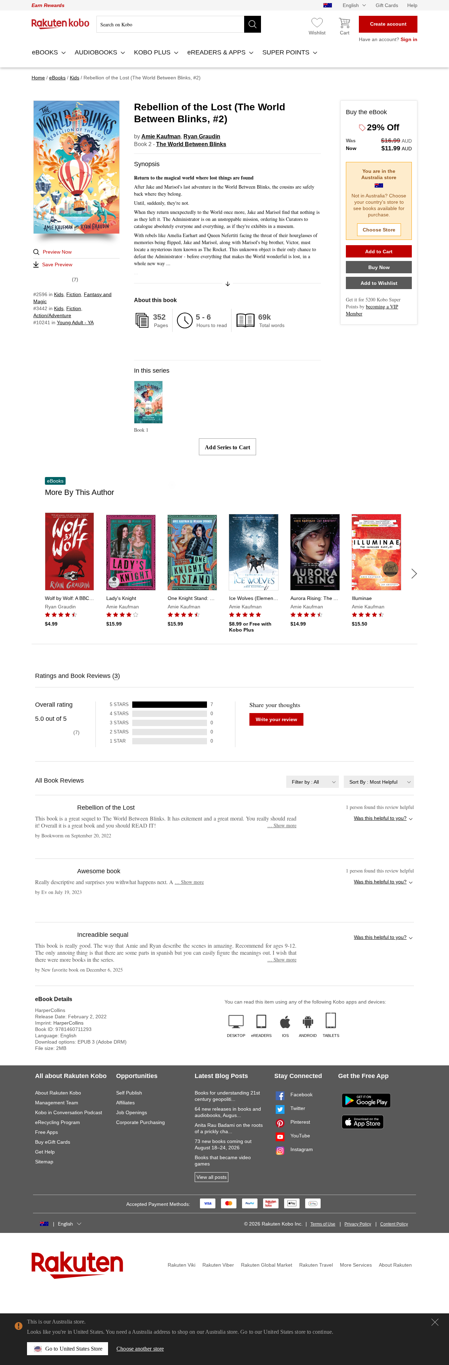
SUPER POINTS (286, 52)
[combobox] (312, 782)
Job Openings (131, 1112)
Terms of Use (322, 1224)
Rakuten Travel (316, 1265)
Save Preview (57, 264)
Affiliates (125, 1102)
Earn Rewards (48, 5)
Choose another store (140, 1349)
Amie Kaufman (161, 136)
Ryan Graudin (201, 136)
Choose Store (379, 230)
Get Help (45, 1152)
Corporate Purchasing (140, 1122)
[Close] (434, 1322)
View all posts (211, 1177)
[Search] (252, 24)
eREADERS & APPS (217, 52)
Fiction (73, 294)
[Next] (414, 573)
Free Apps (46, 1132)
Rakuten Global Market (266, 1265)
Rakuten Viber (218, 1265)
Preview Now (57, 252)
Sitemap (44, 1161)
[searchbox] (178, 24)
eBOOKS (46, 52)
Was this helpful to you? (380, 818)
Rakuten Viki (181, 1265)
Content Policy (394, 1224)
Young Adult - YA (75, 322)
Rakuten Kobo (60, 24)
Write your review (276, 719)
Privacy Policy (357, 1224)
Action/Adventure (52, 315)
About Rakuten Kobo (58, 1093)
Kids (58, 294)
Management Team (56, 1102)
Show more (281, 825)
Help (412, 5)
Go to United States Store (73, 1349)
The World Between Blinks (191, 144)
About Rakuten (395, 1265)
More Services (356, 1265)
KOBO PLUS (153, 52)
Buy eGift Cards (52, 1142)
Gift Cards (387, 5)
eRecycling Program (57, 1122)
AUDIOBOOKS (97, 52)
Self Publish (129, 1093)
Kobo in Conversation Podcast (68, 1112)
